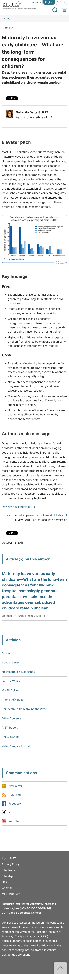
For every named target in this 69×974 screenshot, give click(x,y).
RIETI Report (10, 727)
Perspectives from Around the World (24, 709)
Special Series (11, 662)
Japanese (36, 2)
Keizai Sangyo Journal (16, 746)
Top (60, 968)
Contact (7, 887)
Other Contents (11, 718)
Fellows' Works (11, 681)
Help (5, 881)
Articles (6, 18)
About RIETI (9, 858)
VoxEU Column (11, 690)
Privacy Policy (11, 864)
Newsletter (15, 786)
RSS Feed (15, 794)
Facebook (15, 803)
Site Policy (8, 870)
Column (6, 653)
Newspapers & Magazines (18, 671)
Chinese (61, 2)
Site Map (7, 876)
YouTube (14, 821)
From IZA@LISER (12, 699)
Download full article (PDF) (18, 506)
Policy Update (11, 736)
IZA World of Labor (51, 515)
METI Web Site (11, 893)
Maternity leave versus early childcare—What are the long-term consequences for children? (34, 590)
